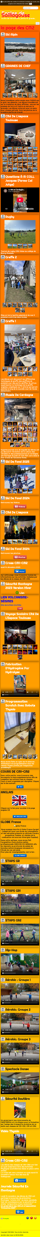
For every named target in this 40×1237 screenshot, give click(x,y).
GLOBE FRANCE (20, 855)
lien (21, 787)
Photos (21, 571)
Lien (21, 1212)
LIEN (20, 608)
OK (30, 3)
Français (6, 1218)
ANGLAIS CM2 (21, 816)
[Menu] (38, 23)
